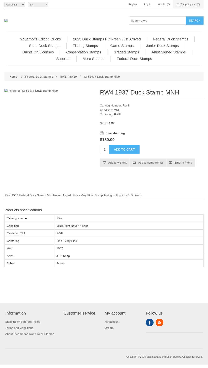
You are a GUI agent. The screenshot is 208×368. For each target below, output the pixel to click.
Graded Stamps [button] (126, 52)
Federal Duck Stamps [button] (170, 39)
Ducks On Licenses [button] (38, 52)
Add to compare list (150, 162)
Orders (109, 327)
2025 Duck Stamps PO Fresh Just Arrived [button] (107, 39)
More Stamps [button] (93, 59)
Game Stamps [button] (122, 46)
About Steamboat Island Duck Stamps (29, 333)
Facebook (150, 322)
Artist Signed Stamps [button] (169, 52)
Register (133, 4)
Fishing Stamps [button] (85, 46)
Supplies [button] (63, 59)
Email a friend (183, 162)
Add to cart (124, 149)
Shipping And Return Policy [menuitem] (22, 321)
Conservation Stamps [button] (83, 52)
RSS (159, 322)
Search (194, 20)
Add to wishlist (117, 162)
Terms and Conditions (19, 327)
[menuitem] (40, 39)
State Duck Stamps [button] (44, 46)
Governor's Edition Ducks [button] (40, 39)
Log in (147, 4)
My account (112, 321)
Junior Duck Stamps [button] (162, 46)
